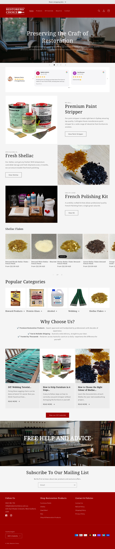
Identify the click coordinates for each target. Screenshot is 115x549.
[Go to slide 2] (70, 87)
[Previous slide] (49, 65)
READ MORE (12, 401)
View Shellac (13, 175)
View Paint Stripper (75, 134)
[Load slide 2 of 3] (57, 64)
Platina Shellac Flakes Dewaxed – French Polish (69, 262)
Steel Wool (44, 510)
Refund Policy (80, 507)
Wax (41, 514)
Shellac (42, 507)
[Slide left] (53, 275)
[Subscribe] (74, 485)
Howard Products (14, 311)
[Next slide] (66, 65)
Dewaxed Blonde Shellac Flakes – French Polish (17, 262)
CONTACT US (58, 450)
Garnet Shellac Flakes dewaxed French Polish (94, 262)
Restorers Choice (14, 543)
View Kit (72, 213)
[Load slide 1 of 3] (54, 64)
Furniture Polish (45, 503)
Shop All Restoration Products (50, 517)
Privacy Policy (80, 514)
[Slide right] (62, 275)
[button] (99, 10)
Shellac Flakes (96, 311)
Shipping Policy (80, 510)
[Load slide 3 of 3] (60, 64)
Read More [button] (39, 84)
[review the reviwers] (66, 72)
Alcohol (51, 311)
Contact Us (79, 503)
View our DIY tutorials (57, 415)
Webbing (72, 311)
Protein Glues (33, 311)
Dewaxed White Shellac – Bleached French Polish (44, 262)
